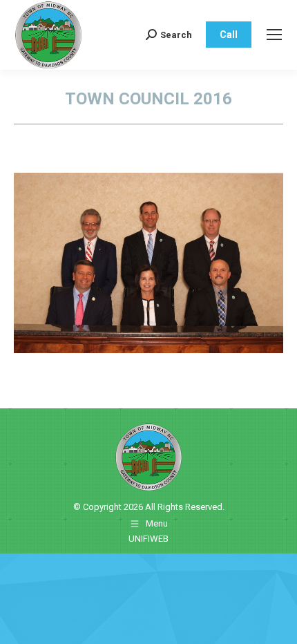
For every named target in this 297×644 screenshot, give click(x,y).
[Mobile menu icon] (274, 35)
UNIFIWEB (148, 538)
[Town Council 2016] (148, 263)
